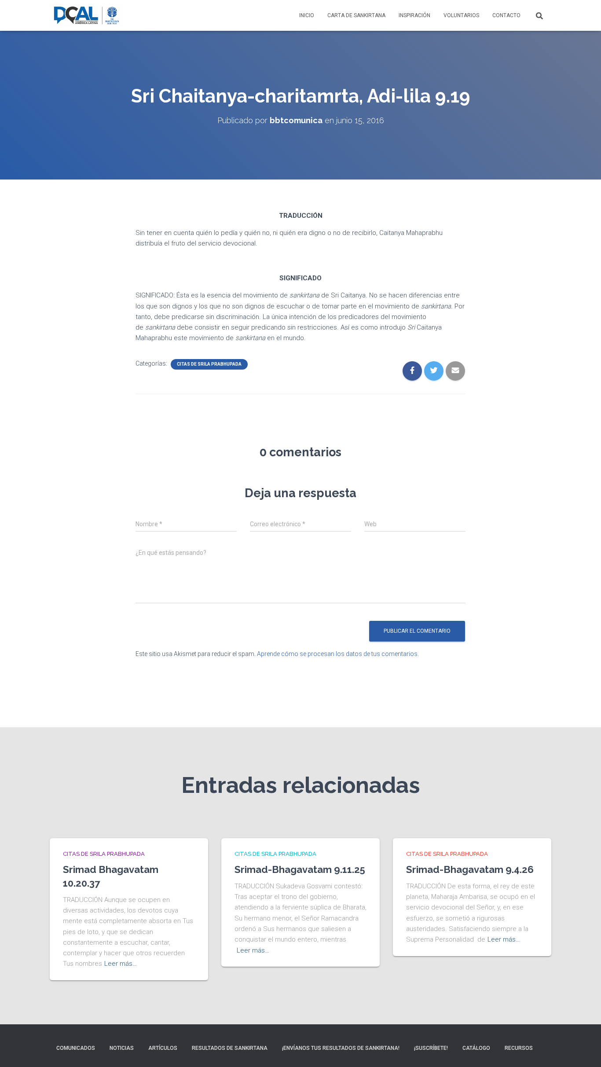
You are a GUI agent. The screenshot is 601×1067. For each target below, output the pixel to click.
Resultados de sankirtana (230, 1048)
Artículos (162, 1048)
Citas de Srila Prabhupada (209, 364)
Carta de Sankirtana (356, 15)
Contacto (506, 15)
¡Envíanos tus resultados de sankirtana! (340, 1048)
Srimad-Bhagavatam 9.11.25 (300, 869)
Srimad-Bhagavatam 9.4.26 (470, 869)
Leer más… (120, 964)
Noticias (122, 1048)
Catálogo (476, 1048)
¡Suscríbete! (431, 1048)
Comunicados (75, 1048)
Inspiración (414, 15)
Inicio (306, 15)
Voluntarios (461, 15)
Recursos (519, 1048)
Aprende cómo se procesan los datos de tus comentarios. (338, 653)
